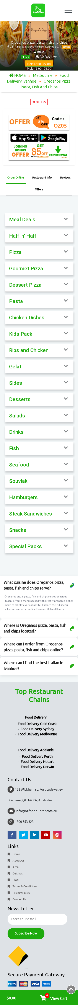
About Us (18, 860)
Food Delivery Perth (37, 756)
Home (16, 854)
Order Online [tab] (15, 177)
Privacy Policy (21, 893)
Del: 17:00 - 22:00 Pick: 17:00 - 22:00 (39, 64)
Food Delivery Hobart (37, 762)
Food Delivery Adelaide (36, 750)
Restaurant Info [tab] (42, 177)
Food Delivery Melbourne (37, 734)
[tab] (39, 219)
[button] (39, 219)
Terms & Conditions (24, 886)
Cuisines (17, 873)
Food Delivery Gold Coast (37, 724)
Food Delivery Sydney (37, 729)
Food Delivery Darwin (37, 767)
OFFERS (40, 102)
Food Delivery (36, 717)
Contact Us (19, 899)
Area (15, 867)
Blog (15, 880)
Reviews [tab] (65, 177)
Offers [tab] (39, 189)
